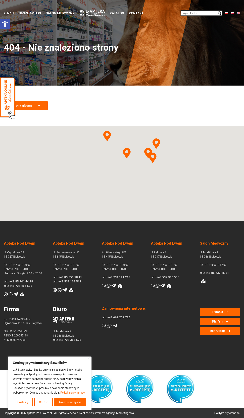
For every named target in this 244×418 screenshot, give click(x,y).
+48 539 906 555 (168, 277)
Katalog (117, 13)
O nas (9, 13)
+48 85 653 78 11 (70, 277)
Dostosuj (23, 402)
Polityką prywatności (72, 392)
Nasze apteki (29, 13)
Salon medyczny (60, 13)
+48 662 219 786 (119, 317)
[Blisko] (89, 358)
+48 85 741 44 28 (21, 281)
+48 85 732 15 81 (217, 273)
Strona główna (21, 105)
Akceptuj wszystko (70, 402)
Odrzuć (43, 402)
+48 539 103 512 (70, 281)
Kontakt (136, 13)
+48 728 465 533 (21, 286)
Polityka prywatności (227, 413)
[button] (5, 24)
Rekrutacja (218, 331)
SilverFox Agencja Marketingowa (113, 413)
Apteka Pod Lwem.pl (39, 413)
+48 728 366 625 (70, 340)
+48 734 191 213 (119, 277)
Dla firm (217, 321)
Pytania (217, 312)
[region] (50, 383)
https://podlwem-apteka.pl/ (39, 378)
